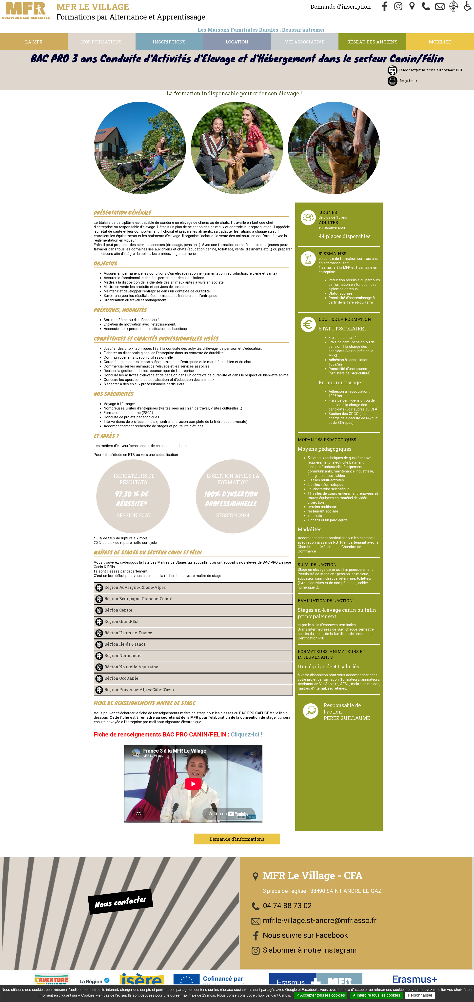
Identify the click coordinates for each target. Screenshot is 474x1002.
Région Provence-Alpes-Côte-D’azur (139, 689)
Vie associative (305, 42)
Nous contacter (120, 902)
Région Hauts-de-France (128, 632)
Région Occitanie (121, 678)
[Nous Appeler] (426, 6)
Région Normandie (122, 655)
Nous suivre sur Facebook (305, 935)
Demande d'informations (237, 839)
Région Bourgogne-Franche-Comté (138, 598)
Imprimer (408, 80)
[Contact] (440, 6)
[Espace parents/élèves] (453, 6)
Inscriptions (169, 42)
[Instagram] (398, 6)
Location (237, 42)
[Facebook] (384, 6)
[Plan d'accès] (412, 6)
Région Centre (118, 610)
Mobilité (440, 42)
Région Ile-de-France (125, 644)
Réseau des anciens (372, 42)
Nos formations (101, 42)
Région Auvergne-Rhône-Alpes (135, 587)
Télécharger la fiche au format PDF (430, 69)
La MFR (33, 42)
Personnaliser (420, 995)
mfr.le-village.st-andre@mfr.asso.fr (319, 920)
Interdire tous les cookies (378, 995)
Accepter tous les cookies (322, 995)
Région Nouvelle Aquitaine (131, 666)
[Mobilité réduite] (467, 6)
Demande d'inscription (341, 6)
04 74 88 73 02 (287, 905)
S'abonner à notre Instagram (310, 950)
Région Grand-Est (121, 621)
